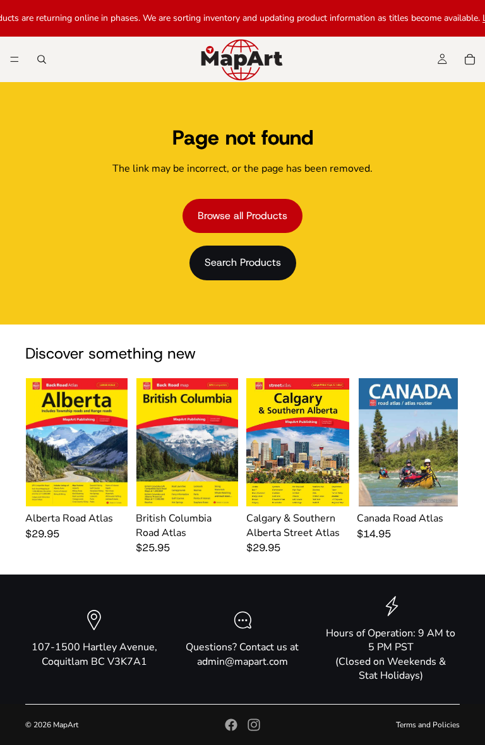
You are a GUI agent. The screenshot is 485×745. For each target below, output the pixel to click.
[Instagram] (253, 724)
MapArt (65, 725)
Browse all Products (242, 215)
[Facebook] (231, 724)
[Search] (42, 59)
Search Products (243, 262)
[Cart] (470, 59)
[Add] (108, 487)
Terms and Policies (428, 725)
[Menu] (14, 59)
